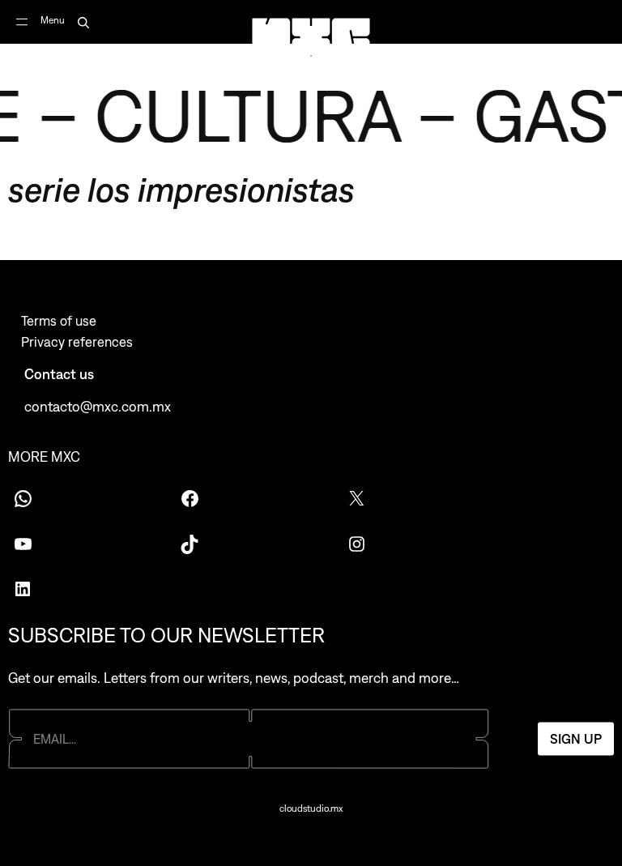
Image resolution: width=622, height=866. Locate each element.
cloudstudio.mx (311, 808)
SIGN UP (576, 739)
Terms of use (58, 321)
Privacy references (77, 342)
